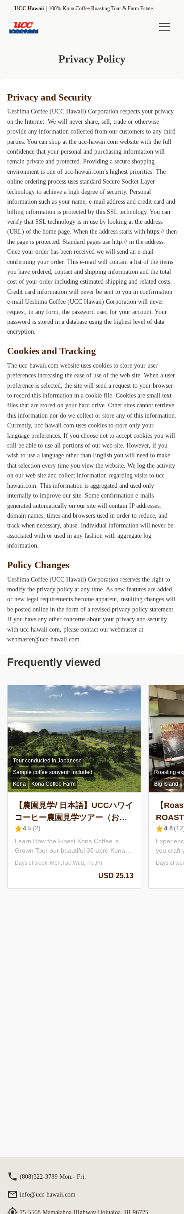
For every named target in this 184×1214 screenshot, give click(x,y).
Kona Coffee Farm (53, 784)
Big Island (166, 784)
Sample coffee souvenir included (52, 772)
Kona (19, 784)
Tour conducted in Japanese (47, 761)
